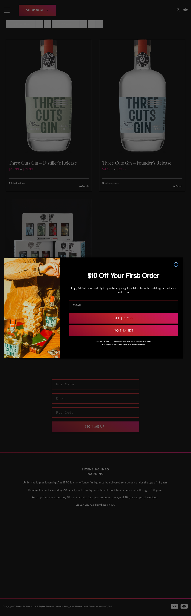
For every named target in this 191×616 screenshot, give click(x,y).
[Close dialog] (176, 264)
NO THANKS (123, 330)
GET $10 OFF (123, 318)
